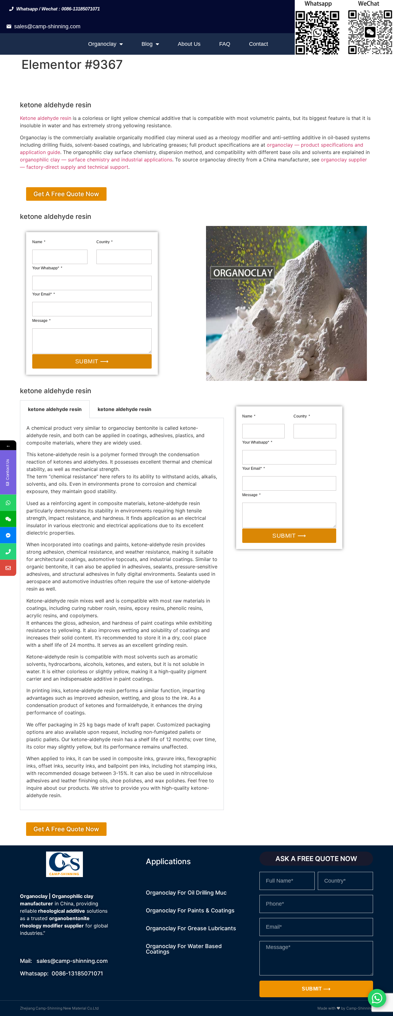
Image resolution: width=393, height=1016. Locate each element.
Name (37, 242)
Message (40, 320)
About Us (189, 44)
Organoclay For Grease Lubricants (191, 928)
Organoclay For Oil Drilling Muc (186, 892)
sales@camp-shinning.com (47, 26)
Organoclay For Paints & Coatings (190, 910)
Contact (258, 44)
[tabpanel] (122, 614)
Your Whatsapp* (46, 268)
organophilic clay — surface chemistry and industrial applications (96, 159)
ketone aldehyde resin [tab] (55, 409)
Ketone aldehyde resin (45, 118)
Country (103, 242)
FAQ (224, 44)
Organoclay (102, 44)
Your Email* (42, 294)
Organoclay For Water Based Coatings (184, 949)
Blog (147, 44)
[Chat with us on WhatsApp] (377, 998)
